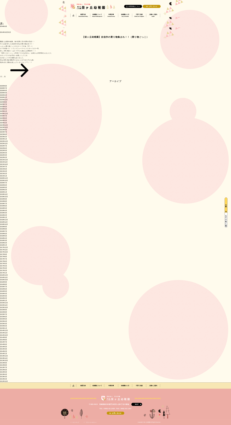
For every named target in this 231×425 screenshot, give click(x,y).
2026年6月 (3, 90)
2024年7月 (3, 116)
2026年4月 (3, 93)
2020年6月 (3, 185)
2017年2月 (3, 270)
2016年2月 (3, 298)
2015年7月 (3, 314)
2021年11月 (4, 162)
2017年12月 (4, 247)
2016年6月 (3, 289)
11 (5, 76)
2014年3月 (3, 349)
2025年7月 (3, 104)
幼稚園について (97, 15)
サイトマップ (76, 422)
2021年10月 (4, 164)
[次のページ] (19, 76)
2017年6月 (3, 261)
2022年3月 (3, 155)
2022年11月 (4, 143)
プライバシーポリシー (91, 422)
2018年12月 (4, 219)
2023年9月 (3, 129)
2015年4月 (3, 321)
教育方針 (83, 15)
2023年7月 (3, 132)
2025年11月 (4, 99)
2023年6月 (3, 134)
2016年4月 (3, 293)
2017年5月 (3, 263)
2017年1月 (3, 273)
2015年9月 (3, 309)
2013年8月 (3, 365)
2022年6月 (3, 148)
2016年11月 (4, 277)
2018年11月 (4, 222)
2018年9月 (3, 226)
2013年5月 (3, 372)
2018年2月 (3, 243)
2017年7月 (3, 259)
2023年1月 (3, 139)
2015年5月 (3, 319)
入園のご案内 (153, 15)
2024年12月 (4, 113)
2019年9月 (3, 199)
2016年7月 (3, 286)
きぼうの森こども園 (226, 219)
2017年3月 (3, 268)
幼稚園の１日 (125, 15)
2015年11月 (4, 305)
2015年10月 (4, 307)
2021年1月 (3, 176)
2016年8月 (3, 284)
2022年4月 (3, 153)
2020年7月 (3, 183)
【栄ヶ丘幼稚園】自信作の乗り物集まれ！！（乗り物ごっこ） (115, 37)
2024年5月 (3, 120)
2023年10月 (4, 127)
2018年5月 (3, 236)
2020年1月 (3, 192)
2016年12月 (4, 275)
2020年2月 (3, 189)
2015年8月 (3, 312)
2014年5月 (3, 346)
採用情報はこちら (134, 6)
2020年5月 (3, 187)
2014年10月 (4, 335)
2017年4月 (3, 266)
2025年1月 (3, 111)
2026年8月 (3, 86)
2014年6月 (3, 344)
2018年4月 (3, 238)
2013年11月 (4, 358)
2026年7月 (3, 88)
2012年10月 (4, 381)
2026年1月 (3, 97)
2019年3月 (3, 213)
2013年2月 (3, 379)
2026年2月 (3, 95)
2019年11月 (4, 194)
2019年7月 (3, 203)
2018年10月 (4, 224)
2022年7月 (3, 146)
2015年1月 (3, 328)
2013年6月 (3, 370)
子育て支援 (139, 15)
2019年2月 (3, 215)
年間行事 (111, 15)
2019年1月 (3, 217)
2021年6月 (3, 169)
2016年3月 (3, 296)
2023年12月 (4, 125)
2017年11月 (4, 250)
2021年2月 (3, 173)
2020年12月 (4, 178)
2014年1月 (3, 353)
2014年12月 (4, 330)
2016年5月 (3, 291)
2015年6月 (3, 316)
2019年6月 (3, 206)
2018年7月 (3, 231)
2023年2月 (3, 136)
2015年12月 (4, 303)
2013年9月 (3, 363)
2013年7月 (3, 367)
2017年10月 (4, 252)
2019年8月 (3, 201)
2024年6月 (3, 118)
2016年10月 (4, 279)
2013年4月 (3, 374)
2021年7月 (3, 166)
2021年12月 (4, 160)
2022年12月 (4, 141)
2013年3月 (3, 376)
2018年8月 (3, 229)
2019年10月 (4, 196)
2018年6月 (3, 233)
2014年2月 (3, 351)
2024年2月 (3, 123)
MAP (137, 404)
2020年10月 (4, 180)
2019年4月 (3, 210)
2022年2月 (3, 157)
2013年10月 (4, 360)
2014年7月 (3, 342)
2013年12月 (4, 356)
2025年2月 (3, 109)
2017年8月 (3, 256)
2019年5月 (3, 208)
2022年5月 (3, 150)
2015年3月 (3, 323)
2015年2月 (3, 326)
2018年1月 (3, 245)
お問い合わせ (153, 6)
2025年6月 (3, 106)
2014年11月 (4, 333)
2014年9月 (3, 337)
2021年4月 (3, 171)
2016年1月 (3, 300)
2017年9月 (3, 254)
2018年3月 (3, 240)
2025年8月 (3, 102)
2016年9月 (3, 282)
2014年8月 (3, 340)
